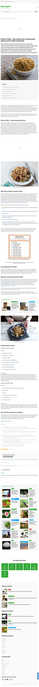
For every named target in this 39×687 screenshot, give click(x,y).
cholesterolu (3, 200)
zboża (7, 110)
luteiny (16, 221)
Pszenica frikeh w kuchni (7, 95)
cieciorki (13, 285)
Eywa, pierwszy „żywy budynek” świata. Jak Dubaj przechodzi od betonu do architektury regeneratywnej (32, 307)
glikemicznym (15, 207)
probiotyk (23, 215)
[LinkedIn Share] (35, 455)
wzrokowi (18, 224)
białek (13, 198)
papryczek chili (3, 285)
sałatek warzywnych (12, 289)
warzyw (9, 285)
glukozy (35, 207)
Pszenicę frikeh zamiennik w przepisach (10, 97)
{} (14, 465)
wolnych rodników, (34, 223)
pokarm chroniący (5, 211)
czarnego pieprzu (12, 362)
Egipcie (2, 51)
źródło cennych (5, 221)
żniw (36, 126)
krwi (3, 208)
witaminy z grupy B (26, 200)
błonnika (5, 198)
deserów (34, 288)
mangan (15, 200)
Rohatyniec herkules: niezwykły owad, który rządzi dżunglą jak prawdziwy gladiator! (33, 503)
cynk (13, 200)
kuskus (29, 414)
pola (32, 107)
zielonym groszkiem (8, 282)
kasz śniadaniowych (28, 288)
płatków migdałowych (10, 364)
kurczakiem (8, 284)
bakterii (3, 217)
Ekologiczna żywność (12, 18)
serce (10, 211)
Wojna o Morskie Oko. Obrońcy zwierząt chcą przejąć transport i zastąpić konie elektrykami (32, 493)
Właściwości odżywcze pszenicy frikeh (10, 89)
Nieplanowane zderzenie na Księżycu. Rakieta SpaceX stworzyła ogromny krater (14, 544)
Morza (11, 106)
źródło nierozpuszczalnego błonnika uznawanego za (12, 215)
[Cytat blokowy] (10, 465)
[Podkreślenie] (4, 465)
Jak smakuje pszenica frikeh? (8, 91)
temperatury (3, 379)
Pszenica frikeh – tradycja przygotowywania (11, 87)
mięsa (18, 418)
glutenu (25, 195)
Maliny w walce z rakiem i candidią (14, 502)
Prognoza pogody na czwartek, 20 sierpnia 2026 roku (32, 522)
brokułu (15, 395)
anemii (7, 213)
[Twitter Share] (32, 455)
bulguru (34, 269)
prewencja (4, 213)
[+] (16, 465)
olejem (35, 374)
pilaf (20, 280)
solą (10, 406)
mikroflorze (8, 217)
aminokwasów (21, 201)
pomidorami (3, 284)
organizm (4, 223)
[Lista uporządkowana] (7, 465)
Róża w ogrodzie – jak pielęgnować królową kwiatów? (14, 512)
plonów (19, 107)
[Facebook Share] (29, 455)
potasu (36, 211)
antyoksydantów (11, 221)
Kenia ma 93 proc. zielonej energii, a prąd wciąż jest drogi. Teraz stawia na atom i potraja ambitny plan (32, 545)
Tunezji (13, 284)
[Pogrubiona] (2, 465)
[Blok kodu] (11, 465)
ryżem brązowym (4, 201)
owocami (6, 289)
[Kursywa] (3, 465)
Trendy (7, 18)
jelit (11, 217)
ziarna (5, 109)
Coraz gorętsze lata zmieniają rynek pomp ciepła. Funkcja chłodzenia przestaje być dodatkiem (15, 306)
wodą (19, 374)
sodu (35, 198)
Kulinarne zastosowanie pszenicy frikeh (10, 93)
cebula (4, 392)
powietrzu (25, 127)
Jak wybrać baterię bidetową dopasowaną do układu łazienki (19, 604)
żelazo (18, 200)
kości (17, 219)
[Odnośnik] (13, 465)
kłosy (34, 125)
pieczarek (6, 390)
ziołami (22, 280)
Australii (2, 125)
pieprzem (13, 406)
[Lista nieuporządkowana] (9, 465)
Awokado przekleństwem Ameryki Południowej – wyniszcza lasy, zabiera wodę (32, 514)
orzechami (27, 280)
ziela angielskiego (13, 360)
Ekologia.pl (2, 18)
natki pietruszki (13, 369)
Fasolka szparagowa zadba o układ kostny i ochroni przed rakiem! (15, 524)
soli (8, 362)
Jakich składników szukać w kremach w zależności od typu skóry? (33, 532)
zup (18, 289)
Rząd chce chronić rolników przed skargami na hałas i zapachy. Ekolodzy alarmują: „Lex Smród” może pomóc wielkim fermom (15, 534)
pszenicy (7, 109)
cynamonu (18, 362)
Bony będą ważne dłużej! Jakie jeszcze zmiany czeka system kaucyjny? (15, 492)
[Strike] (6, 465)
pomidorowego (11, 367)
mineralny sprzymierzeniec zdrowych (9, 219)
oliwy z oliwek (7, 357)
